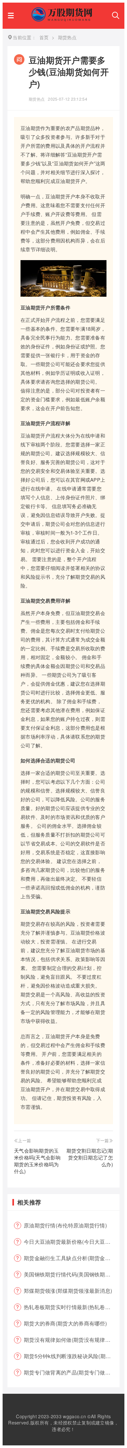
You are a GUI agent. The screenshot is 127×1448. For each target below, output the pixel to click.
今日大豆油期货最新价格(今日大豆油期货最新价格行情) (72, 1241)
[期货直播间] (63, 19)
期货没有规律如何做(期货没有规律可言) (71, 1339)
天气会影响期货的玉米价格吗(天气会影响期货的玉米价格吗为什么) (37, 1160)
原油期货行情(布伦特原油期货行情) (65, 1225)
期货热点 (37, 99)
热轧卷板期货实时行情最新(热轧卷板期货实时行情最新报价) (72, 1307)
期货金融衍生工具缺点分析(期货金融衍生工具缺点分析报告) (72, 1258)
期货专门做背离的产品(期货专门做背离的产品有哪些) (72, 1372)
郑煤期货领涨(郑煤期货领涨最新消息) (68, 1290)
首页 (44, 37)
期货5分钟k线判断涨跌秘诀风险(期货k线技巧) (72, 1356)
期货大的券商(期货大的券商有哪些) (65, 1323)
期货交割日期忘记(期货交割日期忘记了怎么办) (89, 1157)
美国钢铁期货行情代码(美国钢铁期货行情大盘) (72, 1274)
